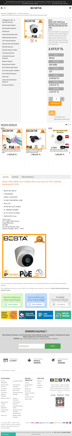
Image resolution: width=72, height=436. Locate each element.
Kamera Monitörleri (16, 399)
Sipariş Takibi (28, 399)
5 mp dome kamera (55, 283)
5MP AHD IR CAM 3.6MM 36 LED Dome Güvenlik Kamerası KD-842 (59, 150)
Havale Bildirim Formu (29, 385)
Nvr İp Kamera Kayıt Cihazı (10, 67)
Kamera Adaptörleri (4, 406)
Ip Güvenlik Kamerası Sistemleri (8, 57)
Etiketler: (3, 283)
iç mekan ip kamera (27, 283)
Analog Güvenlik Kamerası (10, 34)
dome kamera (45, 283)
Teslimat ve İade (29, 397)
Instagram (39, 385)
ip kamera (8, 283)
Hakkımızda (28, 388)
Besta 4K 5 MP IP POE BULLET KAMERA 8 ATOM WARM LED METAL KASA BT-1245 (34, 150)
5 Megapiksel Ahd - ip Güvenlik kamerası (8, 21)
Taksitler (15, 177)
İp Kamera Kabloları (8, 85)
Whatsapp (6, 434)
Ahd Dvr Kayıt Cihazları (9, 25)
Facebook (39, 381)
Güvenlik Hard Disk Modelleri (10, 43)
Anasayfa (53, 395)
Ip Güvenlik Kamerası (8, 53)
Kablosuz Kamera (7, 61)
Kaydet (52, 346)
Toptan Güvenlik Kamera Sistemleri (9, 81)
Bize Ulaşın (28, 391)
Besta (50, 30)
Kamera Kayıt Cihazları (8, 64)
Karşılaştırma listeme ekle (62, 119)
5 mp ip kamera (37, 283)
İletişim (67, 395)
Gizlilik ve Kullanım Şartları (30, 393)
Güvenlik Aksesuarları (4, 381)
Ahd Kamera (5, 31)
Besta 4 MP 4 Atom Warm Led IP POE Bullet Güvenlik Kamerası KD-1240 (11, 150)
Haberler (27, 382)
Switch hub (5, 76)
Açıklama (6, 177)
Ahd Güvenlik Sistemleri (9, 28)
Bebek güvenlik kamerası (9, 37)
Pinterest (39, 387)
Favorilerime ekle (60, 117)
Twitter (39, 383)
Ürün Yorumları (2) (28, 177)
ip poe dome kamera (16, 283)
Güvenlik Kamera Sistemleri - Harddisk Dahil (17, 411)
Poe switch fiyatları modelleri (10, 70)
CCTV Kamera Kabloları (9, 40)
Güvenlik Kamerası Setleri (9, 50)
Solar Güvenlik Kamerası (9, 73)
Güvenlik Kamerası (7, 47)
